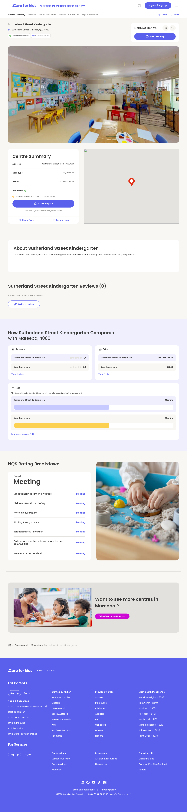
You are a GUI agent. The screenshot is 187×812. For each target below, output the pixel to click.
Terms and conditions (83, 789)
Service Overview (61, 758)
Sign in (27, 693)
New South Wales (61, 697)
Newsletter (101, 764)
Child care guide (16, 722)
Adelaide (99, 713)
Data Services (59, 764)
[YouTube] (93, 782)
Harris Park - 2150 (148, 719)
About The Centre (47, 14)
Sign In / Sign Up (158, 5)
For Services (18, 744)
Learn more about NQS (22, 434)
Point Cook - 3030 (148, 735)
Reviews (32, 14)
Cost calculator (16, 712)
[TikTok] (99, 782)
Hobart (99, 735)
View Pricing (104, 374)
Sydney (99, 697)
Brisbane (100, 708)
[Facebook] (88, 782)
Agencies (56, 769)
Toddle (142, 769)
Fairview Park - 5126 (149, 730)
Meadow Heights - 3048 (151, 697)
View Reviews (18, 374)
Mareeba (36, 645)
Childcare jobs (146, 758)
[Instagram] (105, 782)
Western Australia (61, 719)
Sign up (14, 693)
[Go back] (9, 5)
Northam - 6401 (147, 713)
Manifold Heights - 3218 (151, 724)
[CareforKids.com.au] (20, 670)
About (40, 670)
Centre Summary (16, 14)
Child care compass (19, 717)
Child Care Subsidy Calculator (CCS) (27, 706)
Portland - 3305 (147, 708)
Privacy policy (108, 789)
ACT (54, 724)
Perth (98, 719)
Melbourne (101, 702)
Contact (51, 670)
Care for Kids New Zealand (153, 764)
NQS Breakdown (90, 14)
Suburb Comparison (69, 14)
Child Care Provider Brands (22, 733)
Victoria (56, 702)
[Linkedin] (82, 782)
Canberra (100, 724)
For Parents (17, 683)
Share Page (28, 220)
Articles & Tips (15, 728)
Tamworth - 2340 (148, 702)
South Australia (60, 713)
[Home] (9, 645)
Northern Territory (62, 730)
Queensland (21, 645)
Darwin (99, 730)
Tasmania (57, 735)
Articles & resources (106, 758)
